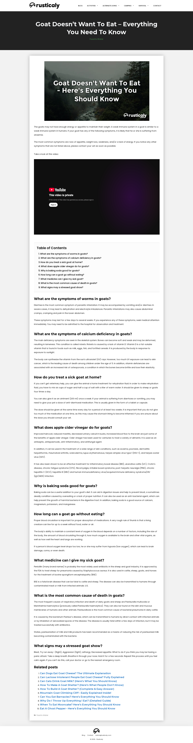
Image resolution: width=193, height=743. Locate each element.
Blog (80, 6)
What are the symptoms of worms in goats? (64, 253)
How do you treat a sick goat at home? (62, 262)
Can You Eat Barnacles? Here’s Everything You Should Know (79, 696)
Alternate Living (110, 6)
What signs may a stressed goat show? (62, 287)
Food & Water (96, 39)
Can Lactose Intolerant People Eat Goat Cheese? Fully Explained (82, 677)
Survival (142, 6)
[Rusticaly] (44, 5)
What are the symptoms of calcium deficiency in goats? (71, 258)
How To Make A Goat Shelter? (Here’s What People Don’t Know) (82, 685)
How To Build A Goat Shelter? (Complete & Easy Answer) (77, 688)
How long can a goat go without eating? (62, 274)
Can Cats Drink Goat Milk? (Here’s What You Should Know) (78, 681)
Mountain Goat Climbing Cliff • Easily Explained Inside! (75, 692)
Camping (127, 6)
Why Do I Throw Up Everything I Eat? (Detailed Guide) (75, 700)
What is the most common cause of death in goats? (69, 283)
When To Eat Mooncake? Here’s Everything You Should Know (80, 704)
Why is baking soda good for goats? (60, 270)
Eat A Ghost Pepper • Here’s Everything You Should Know (77, 708)
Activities (91, 6)
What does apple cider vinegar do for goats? (65, 266)
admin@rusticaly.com (103, 735)
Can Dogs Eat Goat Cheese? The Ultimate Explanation (75, 673)
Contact (157, 6)
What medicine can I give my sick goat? (62, 279)
